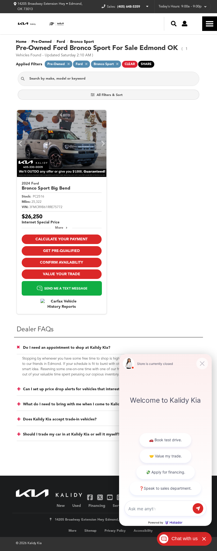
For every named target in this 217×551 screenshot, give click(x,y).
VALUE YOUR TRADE (61, 274)
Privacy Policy (115, 530)
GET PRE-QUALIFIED (61, 251)
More (59, 227)
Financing (96, 506)
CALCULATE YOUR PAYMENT (61, 239)
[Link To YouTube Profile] (110, 497)
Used (76, 506)
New (61, 506)
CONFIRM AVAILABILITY (61, 262)
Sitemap (90, 530)
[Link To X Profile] (100, 497)
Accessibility (143, 530)
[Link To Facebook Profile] (91, 497)
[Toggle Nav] (209, 23)
